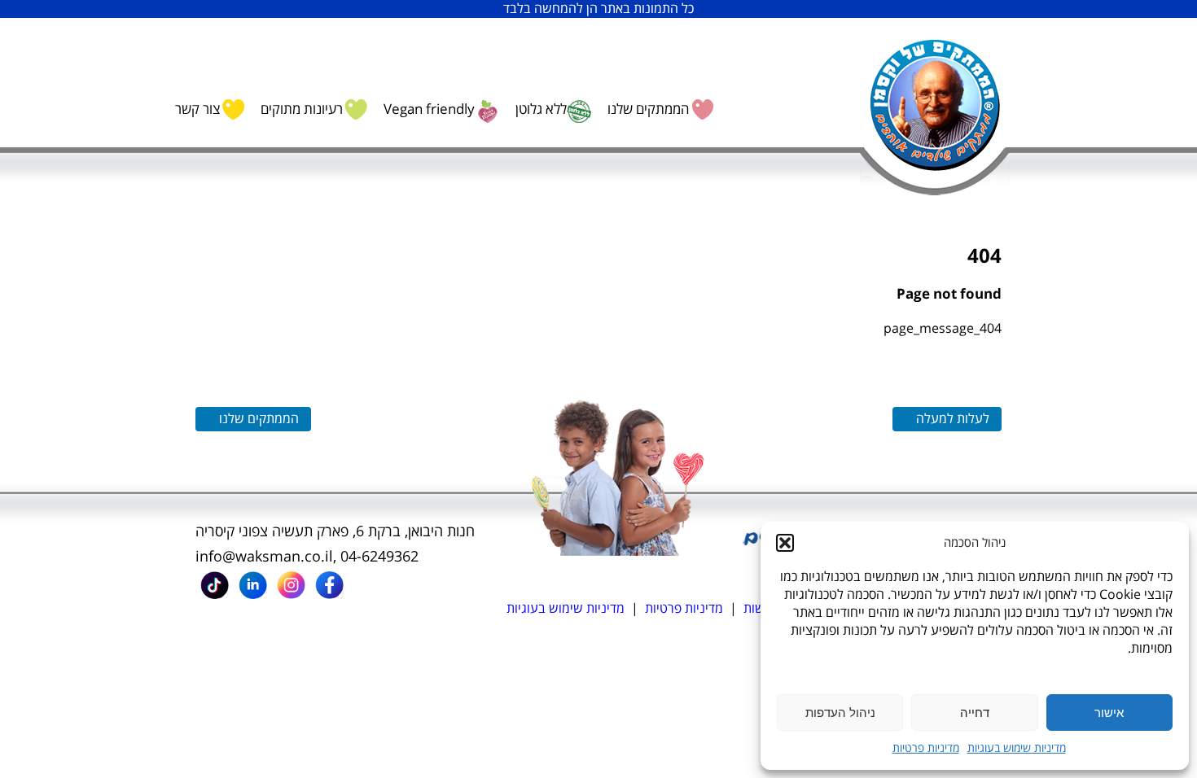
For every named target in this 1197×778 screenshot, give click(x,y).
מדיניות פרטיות (925, 748)
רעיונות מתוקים (302, 109)
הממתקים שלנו (648, 109)
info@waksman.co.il (264, 557)
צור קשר (197, 109)
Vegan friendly (429, 109)
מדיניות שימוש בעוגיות (1016, 748)
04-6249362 (379, 557)
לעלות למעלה (952, 419)
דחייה (974, 712)
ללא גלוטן (541, 109)
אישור (1109, 712)
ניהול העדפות (840, 712)
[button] (785, 543)
